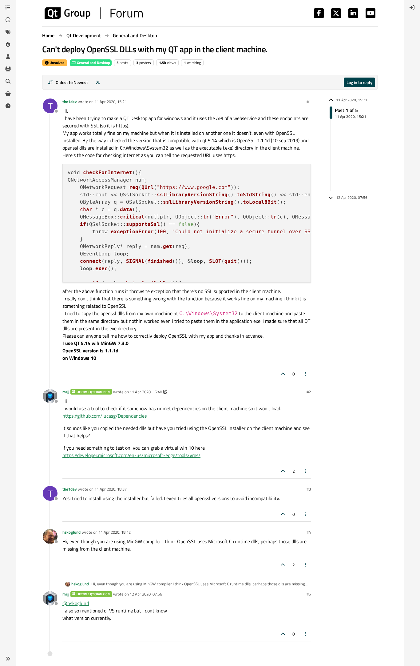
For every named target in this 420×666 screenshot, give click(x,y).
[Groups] (8, 69)
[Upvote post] (282, 374)
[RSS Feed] (97, 82)
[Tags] (8, 32)
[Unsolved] (8, 106)
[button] (8, 659)
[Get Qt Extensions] (8, 93)
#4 (309, 532)
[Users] (8, 57)
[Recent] (8, 20)
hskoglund (71, 532)
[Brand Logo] (94, 13)
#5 (309, 594)
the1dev (69, 101)
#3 (309, 489)
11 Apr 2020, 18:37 (110, 489)
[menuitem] (412, 7)
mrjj (65, 392)
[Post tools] (305, 374)
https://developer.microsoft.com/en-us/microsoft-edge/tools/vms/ (131, 455)
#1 (309, 101)
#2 (309, 392)
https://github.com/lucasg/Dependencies (104, 415)
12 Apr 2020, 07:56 (146, 594)
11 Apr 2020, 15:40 (146, 392)
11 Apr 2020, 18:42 (114, 532)
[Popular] (8, 44)
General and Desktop (93, 63)
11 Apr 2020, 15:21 (110, 101)
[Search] (8, 81)
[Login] (412, 7)
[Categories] (8, 7)
